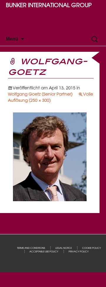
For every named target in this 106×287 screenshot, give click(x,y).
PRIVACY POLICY (79, 251)
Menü (12, 38)
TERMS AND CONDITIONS (31, 247)
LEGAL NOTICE (63, 247)
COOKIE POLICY (91, 247)
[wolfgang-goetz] (50, 156)
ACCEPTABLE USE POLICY (43, 251)
